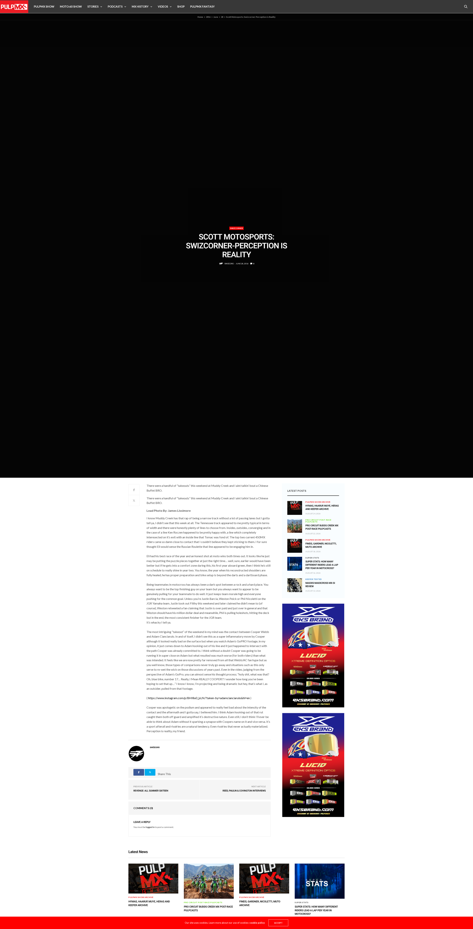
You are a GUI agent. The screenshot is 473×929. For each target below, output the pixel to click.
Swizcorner (236, 228)
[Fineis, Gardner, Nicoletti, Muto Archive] (294, 543)
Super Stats (312, 558)
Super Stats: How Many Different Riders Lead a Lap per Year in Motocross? (321, 565)
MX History (140, 6)
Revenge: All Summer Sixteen (150, 790)
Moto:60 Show (71, 6)
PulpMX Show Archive (318, 502)
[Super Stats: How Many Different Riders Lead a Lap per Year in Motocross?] (294, 564)
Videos (163, 6)
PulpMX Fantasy (202, 6)
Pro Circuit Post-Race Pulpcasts (318, 521)
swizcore (229, 263)
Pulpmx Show (44, 6)
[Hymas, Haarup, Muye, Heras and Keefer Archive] (294, 505)
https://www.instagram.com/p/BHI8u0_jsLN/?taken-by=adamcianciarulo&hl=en (199, 698)
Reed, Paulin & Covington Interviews (244, 790)
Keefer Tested (313, 579)
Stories (92, 6)
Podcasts (115, 6)
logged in (150, 827)
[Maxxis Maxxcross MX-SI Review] (294, 585)
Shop (181, 6)
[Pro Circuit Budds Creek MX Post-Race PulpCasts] (294, 526)
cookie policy (257, 922)
